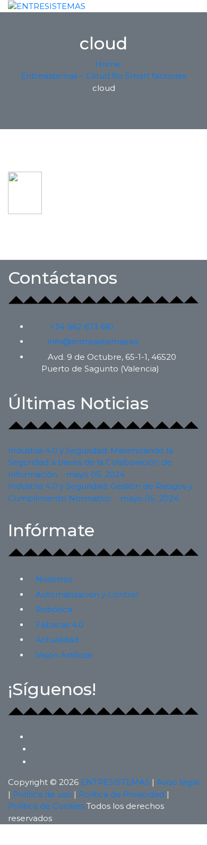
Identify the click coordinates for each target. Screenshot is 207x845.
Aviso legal (178, 782)
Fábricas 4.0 (60, 625)
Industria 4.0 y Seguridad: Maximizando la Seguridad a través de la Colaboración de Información (90, 462)
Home (107, 64)
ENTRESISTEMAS (115, 782)
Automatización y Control (87, 594)
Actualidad (57, 640)
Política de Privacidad (122, 794)
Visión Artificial (64, 655)
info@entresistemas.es (93, 341)
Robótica (54, 609)
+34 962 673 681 (82, 327)
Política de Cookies (46, 806)
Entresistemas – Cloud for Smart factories (103, 76)
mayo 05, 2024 (95, 474)
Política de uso (42, 794)
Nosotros (54, 579)
